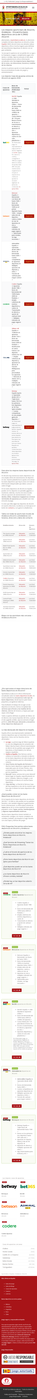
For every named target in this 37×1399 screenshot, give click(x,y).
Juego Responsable (15, 1396)
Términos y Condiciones (25, 1394)
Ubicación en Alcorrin (22, 534)
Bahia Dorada (18, 1261)
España (4, 44)
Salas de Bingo (10, 1286)
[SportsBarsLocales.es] (15, 7)
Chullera (18, 1248)
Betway (14, 391)
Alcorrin (14, 897)
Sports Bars (5, 1274)
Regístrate (29, 142)
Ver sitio (16, 936)
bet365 (15, 152)
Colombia (8, 1307)
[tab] (18, 835)
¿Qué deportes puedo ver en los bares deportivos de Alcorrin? (18, 868)
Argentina (8, 1309)
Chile (7, 1314)
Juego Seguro (7, 1343)
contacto (11, 508)
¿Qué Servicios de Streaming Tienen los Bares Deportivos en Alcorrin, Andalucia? (18, 844)
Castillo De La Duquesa (18, 1255)
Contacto (25, 1396)
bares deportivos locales (24, 696)
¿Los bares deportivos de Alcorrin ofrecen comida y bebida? (16, 875)
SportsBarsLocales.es (18, 40)
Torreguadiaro (18, 1267)
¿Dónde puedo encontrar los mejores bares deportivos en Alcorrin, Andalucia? (17, 835)
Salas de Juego (10, 1284)
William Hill (15, 328)
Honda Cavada (18, 1252)
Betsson (14, 193)
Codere (14, 284)
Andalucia (18, 1274)
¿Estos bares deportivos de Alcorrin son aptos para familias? (18, 860)
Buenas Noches (18, 1264)
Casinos (8, 1291)
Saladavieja (18, 1258)
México (8, 1304)
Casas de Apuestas (11, 1289)
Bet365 (14, 96)
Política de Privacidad (10, 1394)
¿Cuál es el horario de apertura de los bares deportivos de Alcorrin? (17, 853)
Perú (7, 1312)
